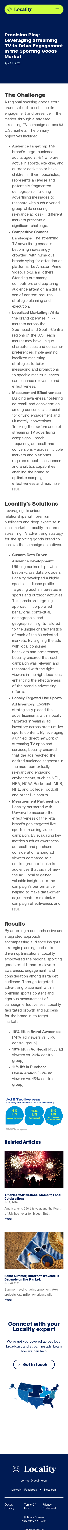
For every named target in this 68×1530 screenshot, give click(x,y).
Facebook (30, 1490)
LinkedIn (17, 1490)
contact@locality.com (34, 1481)
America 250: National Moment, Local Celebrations (33, 1197)
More (8, 1219)
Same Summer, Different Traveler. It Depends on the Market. (32, 1277)
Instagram (50, 1490)
